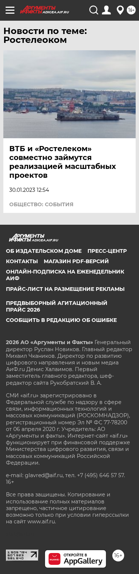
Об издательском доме (44, 251)
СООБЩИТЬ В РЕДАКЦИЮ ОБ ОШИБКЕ (61, 320)
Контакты (22, 261)
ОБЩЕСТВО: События (41, 204)
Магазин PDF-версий (76, 261)
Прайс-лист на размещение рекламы (65, 289)
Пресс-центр (107, 251)
